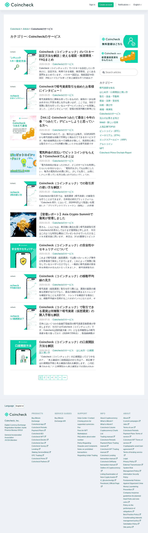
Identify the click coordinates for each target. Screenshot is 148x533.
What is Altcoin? (106, 424)
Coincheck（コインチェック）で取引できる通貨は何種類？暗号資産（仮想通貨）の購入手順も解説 (66, 311)
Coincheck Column (107, 427)
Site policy (127, 527)
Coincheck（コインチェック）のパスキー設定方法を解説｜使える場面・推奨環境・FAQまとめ (66, 55)
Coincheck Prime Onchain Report (115, 152)
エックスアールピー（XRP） (114, 139)
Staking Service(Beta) (40, 452)
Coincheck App (38, 424)
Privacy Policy (128, 462)
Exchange (36, 421)
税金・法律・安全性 (109, 100)
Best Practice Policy (131, 515)
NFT (102, 148)
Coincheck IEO (37, 434)
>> (64, 377)
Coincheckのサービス (63, 64)
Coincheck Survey (39, 446)
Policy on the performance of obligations (129, 508)
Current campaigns (130, 421)
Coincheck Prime (38, 459)
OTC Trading (37, 455)
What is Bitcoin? (106, 421)
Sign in (92, 5)
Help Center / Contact (85, 418)
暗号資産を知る (107, 88)
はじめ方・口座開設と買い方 (114, 92)
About (125, 418)
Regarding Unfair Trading (87, 455)
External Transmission (132, 465)
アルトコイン (106, 144)
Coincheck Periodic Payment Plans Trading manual (109, 443)
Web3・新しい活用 (109, 122)
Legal (125, 459)
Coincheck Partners (39, 462)
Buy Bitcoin (36, 418)
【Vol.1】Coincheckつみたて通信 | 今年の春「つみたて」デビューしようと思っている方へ (67, 121)
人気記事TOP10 (107, 126)
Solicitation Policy (130, 524)
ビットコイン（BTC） (110, 131)
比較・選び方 (106, 105)
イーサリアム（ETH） (110, 135)
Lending (35, 449)
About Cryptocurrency (108, 418)
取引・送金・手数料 (109, 96)
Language (9, 406)
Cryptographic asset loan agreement (133, 447)
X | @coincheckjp (107, 480)
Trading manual (106, 437)
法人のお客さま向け (109, 118)
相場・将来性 (106, 109)
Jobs (125, 424)
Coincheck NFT (38, 437)
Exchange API (60, 421)
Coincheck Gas (38, 443)
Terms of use (128, 427)
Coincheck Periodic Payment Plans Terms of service (132, 433)
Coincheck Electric (39, 440)
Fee (79, 427)
